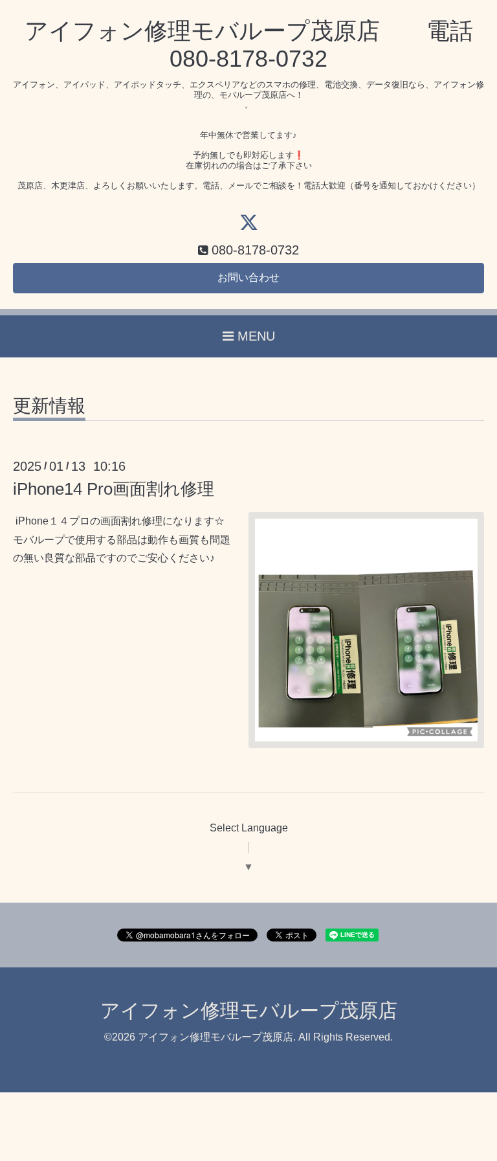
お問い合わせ (248, 277)
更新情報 (49, 406)
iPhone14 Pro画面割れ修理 (113, 489)
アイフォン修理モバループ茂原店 (248, 1010)
